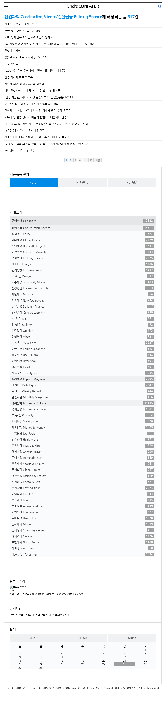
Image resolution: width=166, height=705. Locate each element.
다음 (98, 160)
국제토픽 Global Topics (82, 469)
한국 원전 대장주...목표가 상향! (23, 30)
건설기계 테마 (12, 50)
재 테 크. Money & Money (82, 427)
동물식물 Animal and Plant (82, 506)
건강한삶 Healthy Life (82, 439)
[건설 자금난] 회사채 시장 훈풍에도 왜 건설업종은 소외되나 (39, 97)
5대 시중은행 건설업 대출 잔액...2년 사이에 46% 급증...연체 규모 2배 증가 (49, 44)
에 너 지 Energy (82, 264)
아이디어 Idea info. (82, 493)
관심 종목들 (11, 64)
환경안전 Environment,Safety (82, 288)
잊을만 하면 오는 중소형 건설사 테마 (26, 57)
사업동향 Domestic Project (82, 246)
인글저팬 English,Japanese (82, 348)
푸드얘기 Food (82, 500)
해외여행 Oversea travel (82, 451)
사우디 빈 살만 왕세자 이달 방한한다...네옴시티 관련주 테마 (39, 117)
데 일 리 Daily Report (82, 385)
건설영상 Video (82, 336)
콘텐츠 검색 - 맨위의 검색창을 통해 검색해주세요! (39, 615)
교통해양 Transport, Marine (82, 282)
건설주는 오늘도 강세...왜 (19, 24)
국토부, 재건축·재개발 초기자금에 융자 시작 (30, 37)
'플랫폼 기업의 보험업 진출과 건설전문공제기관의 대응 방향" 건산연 (44, 143)
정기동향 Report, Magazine (82, 379)
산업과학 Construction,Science (82, 227)
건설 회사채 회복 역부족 (18, 77)
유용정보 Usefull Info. (82, 354)
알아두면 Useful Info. (82, 518)
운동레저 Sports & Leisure (82, 463)
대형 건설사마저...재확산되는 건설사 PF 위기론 (32, 90)
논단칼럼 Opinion (82, 330)
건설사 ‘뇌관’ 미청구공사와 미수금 (24, 84)
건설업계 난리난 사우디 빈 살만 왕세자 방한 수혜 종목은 (37, 110)
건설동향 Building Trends (82, 258)
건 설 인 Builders (82, 324)
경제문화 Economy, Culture (82, 403)
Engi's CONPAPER (83, 6)
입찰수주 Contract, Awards (82, 252)
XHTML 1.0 (84, 688)
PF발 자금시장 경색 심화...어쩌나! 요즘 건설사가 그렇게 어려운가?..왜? (47, 123)
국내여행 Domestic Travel (82, 457)
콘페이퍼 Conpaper (82, 220)
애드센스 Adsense (82, 548)
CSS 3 (99, 688)
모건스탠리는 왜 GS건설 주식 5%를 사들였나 (31, 103)
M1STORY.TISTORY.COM (56, 688)
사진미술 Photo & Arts (82, 481)
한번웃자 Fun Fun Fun (82, 512)
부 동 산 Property (82, 415)
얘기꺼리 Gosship (82, 536)
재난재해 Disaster (82, 294)
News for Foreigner (82, 373)
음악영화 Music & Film (82, 445)
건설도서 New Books (82, 360)
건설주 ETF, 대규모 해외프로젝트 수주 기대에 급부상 (35, 137)
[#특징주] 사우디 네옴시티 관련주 (24, 130)
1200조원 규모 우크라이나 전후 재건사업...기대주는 (35, 70)
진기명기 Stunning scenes (82, 530)
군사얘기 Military (82, 524)
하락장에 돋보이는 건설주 (19, 150)
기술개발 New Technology (82, 300)
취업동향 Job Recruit (82, 433)
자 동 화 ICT (82, 318)
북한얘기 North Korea (82, 542)
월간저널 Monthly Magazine (82, 397)
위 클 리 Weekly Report (82, 391)
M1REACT (21, 688)
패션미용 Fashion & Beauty (82, 475)
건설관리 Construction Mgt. (82, 312)
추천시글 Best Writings (82, 487)
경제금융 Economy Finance (82, 409)
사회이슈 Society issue (82, 421)
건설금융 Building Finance (82, 306)
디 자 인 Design (82, 276)
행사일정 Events (82, 366)
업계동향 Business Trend (82, 270)
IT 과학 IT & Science (82, 342)
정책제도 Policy (82, 233)
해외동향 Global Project (82, 239)
